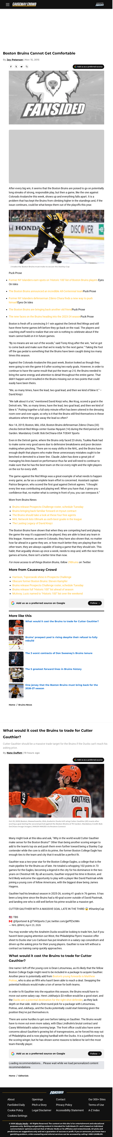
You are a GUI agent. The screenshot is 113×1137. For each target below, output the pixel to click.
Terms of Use (96, 1104)
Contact (60, 1099)
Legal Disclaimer (41, 1110)
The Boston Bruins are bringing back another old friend (40, 309)
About (11, 1099)
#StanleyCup (96, 908)
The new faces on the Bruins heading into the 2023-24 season (45, 316)
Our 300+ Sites (96, 1099)
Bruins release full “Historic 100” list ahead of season (42, 589)
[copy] (27, 67)
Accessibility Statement (70, 1110)
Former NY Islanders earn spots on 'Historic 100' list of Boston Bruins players (53, 280)
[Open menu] (7, 4)
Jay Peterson (15, 59)
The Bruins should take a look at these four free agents (44, 515)
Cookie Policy (15, 1110)
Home (12, 704)
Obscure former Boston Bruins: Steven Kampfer (40, 581)
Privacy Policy (64, 1104)
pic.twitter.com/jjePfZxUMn (63, 921)
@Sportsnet (20, 921)
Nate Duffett (14, 752)
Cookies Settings (17, 1115)
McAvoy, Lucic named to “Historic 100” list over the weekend (47, 593)
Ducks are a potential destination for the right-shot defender (48, 999)
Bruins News (25, 704)
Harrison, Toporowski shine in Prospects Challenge (41, 577)
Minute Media (22, 1123)
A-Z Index (94, 1110)
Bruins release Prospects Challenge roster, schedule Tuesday (47, 506)
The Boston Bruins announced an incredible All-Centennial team (46, 291)
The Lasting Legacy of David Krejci (32, 523)
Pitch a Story (39, 1104)
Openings (37, 1099)
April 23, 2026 (33, 925)
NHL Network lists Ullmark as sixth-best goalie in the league (47, 519)
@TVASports (37, 921)
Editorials (23, 1075)
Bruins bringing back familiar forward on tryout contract (44, 510)
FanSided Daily (16, 1104)
